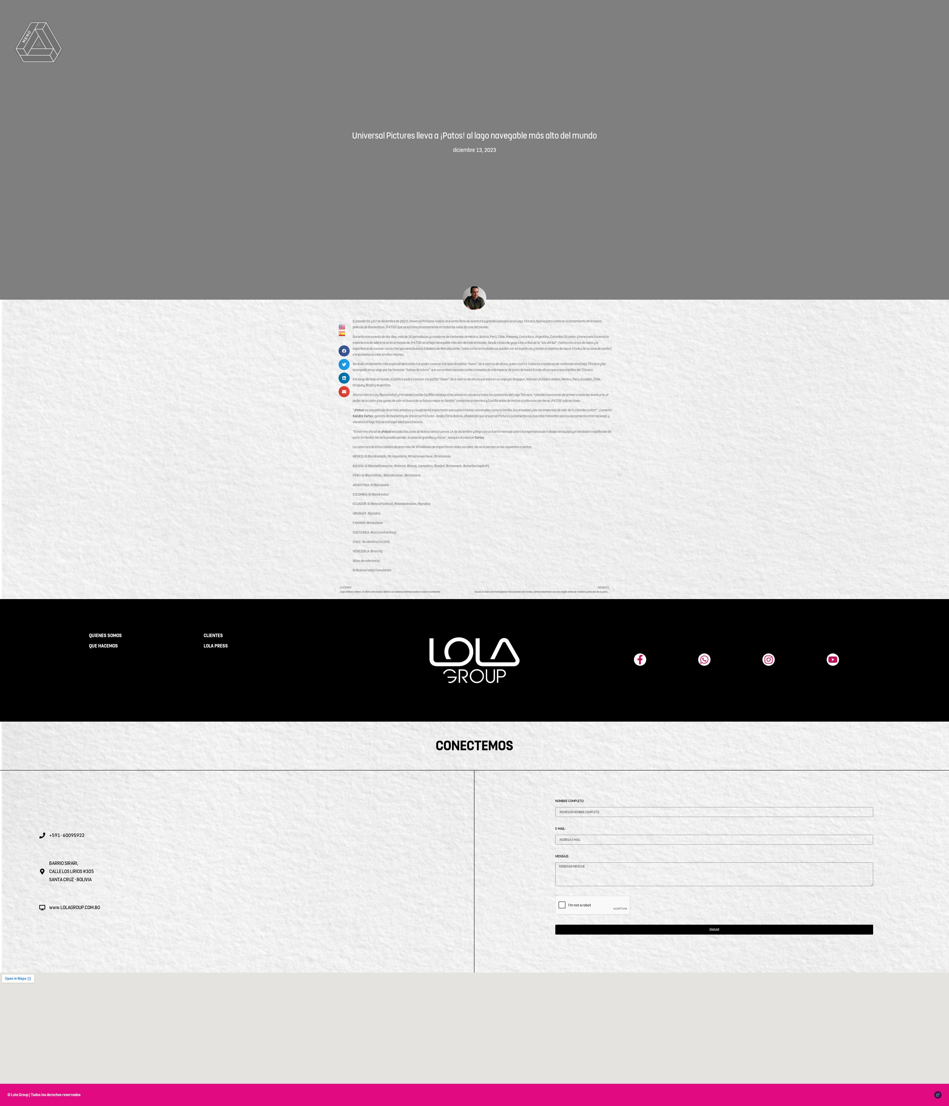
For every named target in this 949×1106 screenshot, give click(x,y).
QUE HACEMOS (103, 646)
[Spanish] (342, 333)
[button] (344, 350)
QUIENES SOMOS (105, 635)
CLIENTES (213, 635)
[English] (342, 327)
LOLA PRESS (216, 646)
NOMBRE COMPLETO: (569, 801)
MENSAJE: (562, 856)
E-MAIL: (560, 829)
